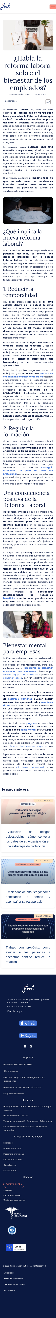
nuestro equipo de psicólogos (20, 674)
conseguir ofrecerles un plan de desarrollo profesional (28, 470)
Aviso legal (9, 1273)
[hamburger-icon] (53, 7)
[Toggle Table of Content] (46, 101)
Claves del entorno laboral (28, 1136)
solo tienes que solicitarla (31, 767)
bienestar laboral (12, 677)
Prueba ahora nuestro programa (29, 746)
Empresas (28, 1057)
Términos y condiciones (14, 1284)
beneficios (10, 598)
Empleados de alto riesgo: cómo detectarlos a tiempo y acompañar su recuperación (28, 896)
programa (31, 723)
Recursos (28, 1100)
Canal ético (9, 1290)
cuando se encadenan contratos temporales (28, 375)
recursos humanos (20, 698)
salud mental (29, 729)
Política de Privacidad (14, 1278)
